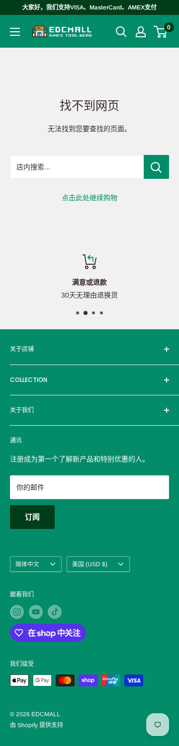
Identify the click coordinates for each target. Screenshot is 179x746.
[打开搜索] (121, 31)
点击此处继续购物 (89, 198)
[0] (161, 32)
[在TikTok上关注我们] (55, 612)
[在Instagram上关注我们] (17, 612)
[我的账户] (141, 31)
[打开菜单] (15, 32)
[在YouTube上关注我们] (36, 612)
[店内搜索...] (156, 167)
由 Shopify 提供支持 (36, 725)
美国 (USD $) (89, 564)
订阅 (32, 517)
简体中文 (27, 564)
